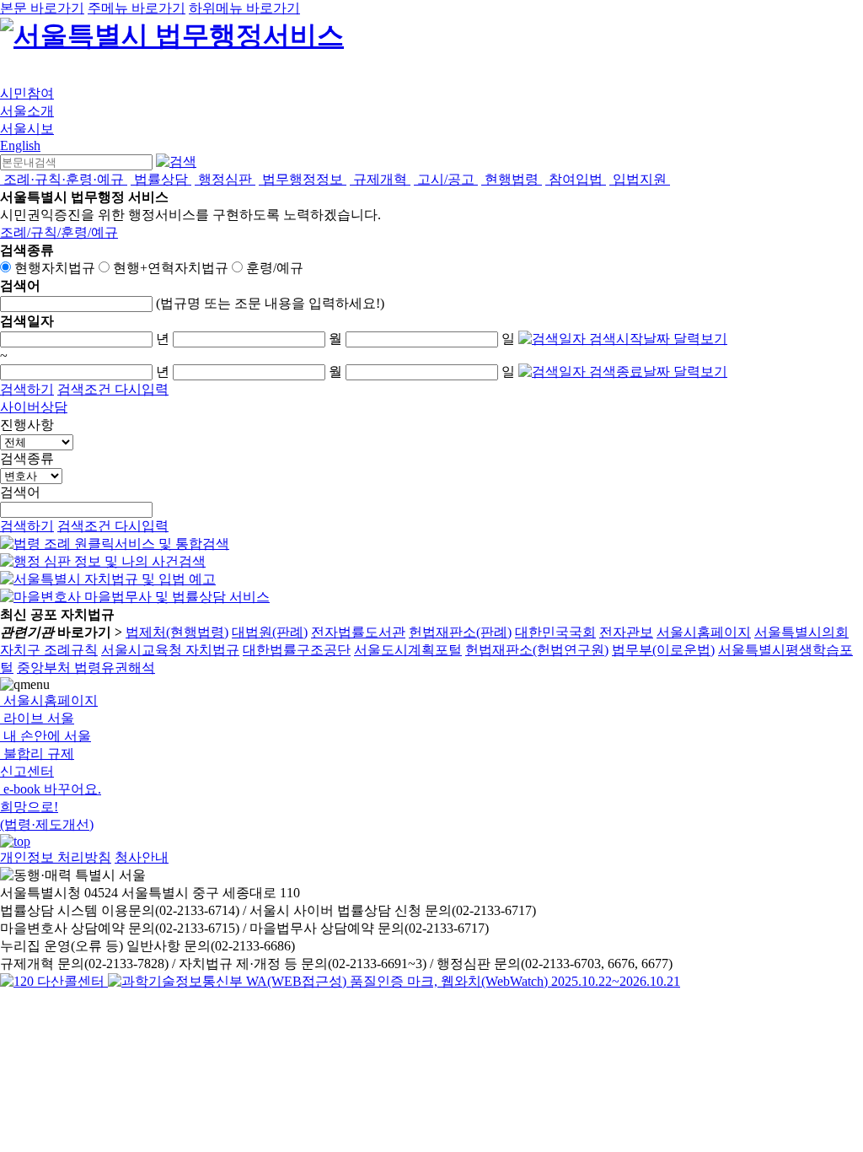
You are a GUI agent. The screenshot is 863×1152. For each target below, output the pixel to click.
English (20, 145)
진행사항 (27, 424)
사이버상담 (33, 407)
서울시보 (27, 128)
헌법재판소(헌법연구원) (536, 650)
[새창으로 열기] (114, 543)
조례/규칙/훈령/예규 (59, 232)
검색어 (20, 492)
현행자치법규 (54, 268)
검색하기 (27, 389)
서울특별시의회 (801, 632)
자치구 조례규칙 (49, 650)
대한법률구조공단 (297, 650)
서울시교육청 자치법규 (170, 650)
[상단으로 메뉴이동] (15, 841)
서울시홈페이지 (704, 632)
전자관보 (626, 632)
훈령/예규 (274, 268)
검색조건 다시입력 (113, 389)
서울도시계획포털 (408, 650)
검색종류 (27, 458)
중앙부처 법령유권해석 (86, 667)
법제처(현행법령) (177, 632)
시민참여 (27, 93)
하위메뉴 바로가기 (244, 8)
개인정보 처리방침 (55, 857)
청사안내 (142, 857)
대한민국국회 (555, 632)
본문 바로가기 (42, 8)
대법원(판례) (270, 632)
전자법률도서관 (358, 632)
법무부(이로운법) (663, 650)
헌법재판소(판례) (460, 632)
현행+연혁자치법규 (170, 268)
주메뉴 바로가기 (136, 8)
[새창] (394, 981)
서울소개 (27, 111)
